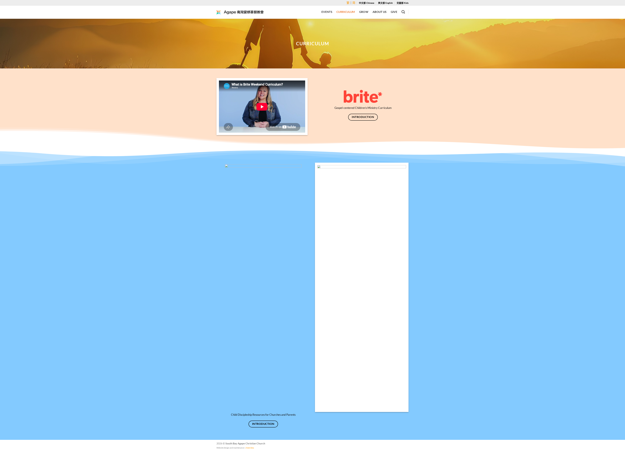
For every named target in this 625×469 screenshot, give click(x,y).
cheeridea (249, 448)
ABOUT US (380, 12)
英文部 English (385, 2)
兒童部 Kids (403, 2)
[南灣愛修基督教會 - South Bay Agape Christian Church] (240, 12)
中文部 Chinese (366, 2)
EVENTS (326, 12)
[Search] (403, 12)
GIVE (394, 12)
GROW (363, 12)
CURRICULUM (345, 12)
